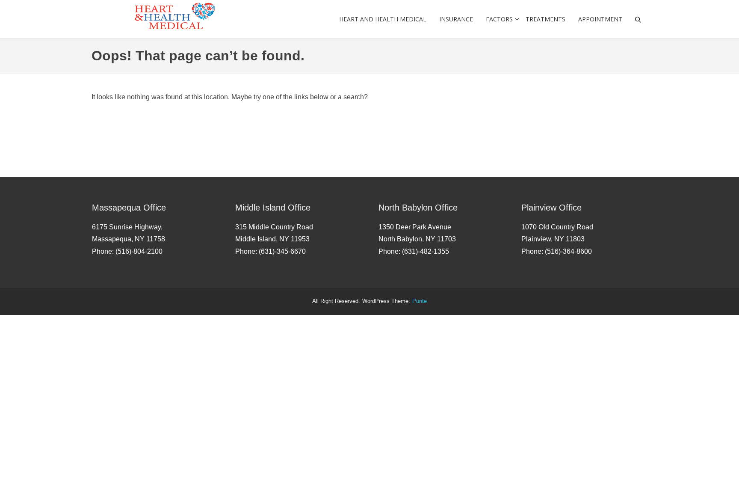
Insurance (456, 19)
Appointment (600, 19)
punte (419, 301)
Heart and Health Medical (382, 19)
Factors (499, 19)
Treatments (545, 19)
